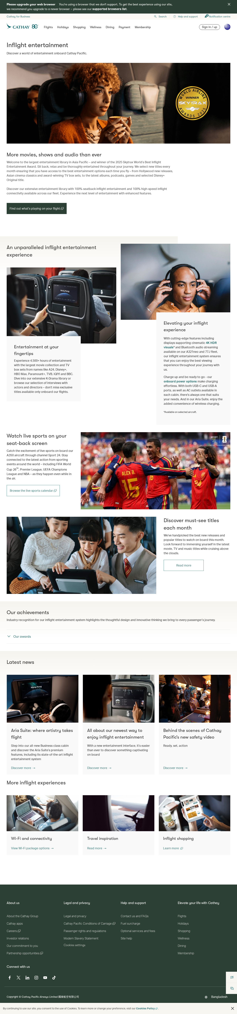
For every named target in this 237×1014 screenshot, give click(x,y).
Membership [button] (143, 27)
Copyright (12, 996)
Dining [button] (110, 27)
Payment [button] (124, 27)
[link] (155, 470)
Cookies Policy (145, 1008)
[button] (23, 768)
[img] (229, 4)
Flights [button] (48, 27)
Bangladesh (219, 997)
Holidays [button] (63, 27)
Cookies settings (74, 945)
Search (163, 16)
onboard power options (180, 381)
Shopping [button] (79, 27)
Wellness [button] (95, 27)
